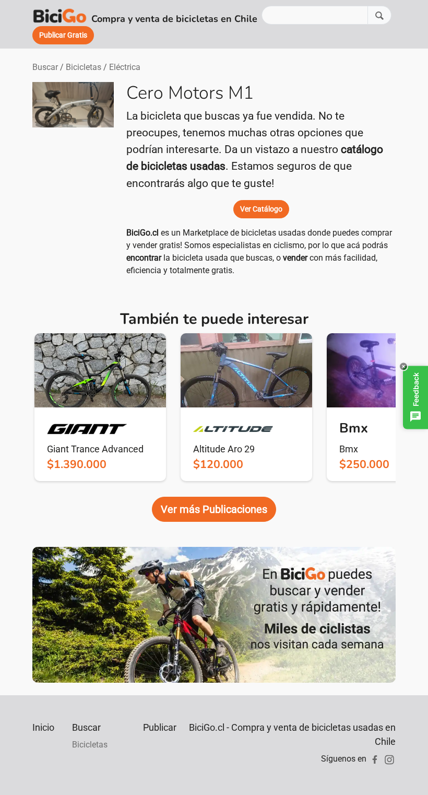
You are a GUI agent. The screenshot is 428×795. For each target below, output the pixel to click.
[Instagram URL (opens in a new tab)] (389, 759)
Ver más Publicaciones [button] (214, 509)
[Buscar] (379, 15)
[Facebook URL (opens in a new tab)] (374, 759)
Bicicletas (83, 67)
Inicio (43, 727)
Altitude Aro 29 (224, 448)
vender (295, 258)
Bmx (348, 448)
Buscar (45, 67)
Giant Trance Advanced (95, 448)
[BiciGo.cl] (59, 15)
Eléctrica (124, 67)
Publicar (159, 727)
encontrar (143, 258)
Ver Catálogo (261, 209)
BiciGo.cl (142, 233)
